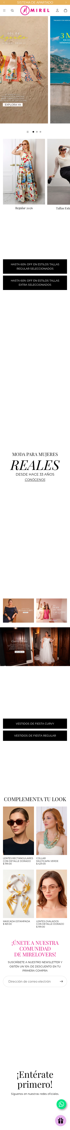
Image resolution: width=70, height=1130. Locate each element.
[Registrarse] (61, 981)
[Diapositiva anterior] (5, 76)
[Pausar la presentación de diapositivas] (27, 132)
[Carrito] (65, 10)
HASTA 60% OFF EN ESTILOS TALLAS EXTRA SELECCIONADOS (35, 282)
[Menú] (4, 10)
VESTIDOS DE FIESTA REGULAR (35, 735)
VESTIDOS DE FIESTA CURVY (35, 723)
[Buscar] (12, 10)
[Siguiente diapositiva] (64, 76)
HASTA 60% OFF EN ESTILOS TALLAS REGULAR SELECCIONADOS (35, 266)
